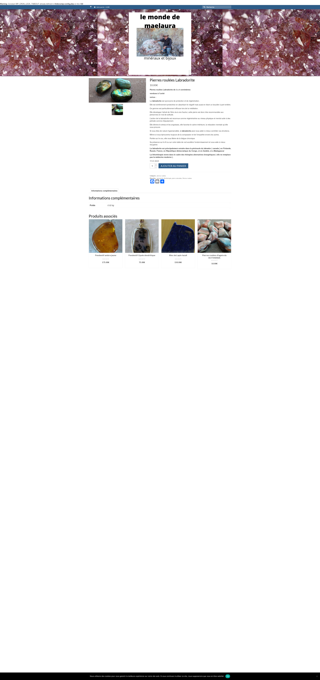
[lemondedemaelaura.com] (160, 43)
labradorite (160, 178)
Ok (228, 676)
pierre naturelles (177, 178)
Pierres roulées (187, 178)
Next (229, 559)
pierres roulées (161, 176)
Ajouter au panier (173, 165)
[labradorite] (117, 90)
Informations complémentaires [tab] (104, 190)
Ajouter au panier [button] (106, 266)
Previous (91, 559)
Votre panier (103, 7)
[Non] (317, 676)
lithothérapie (167, 178)
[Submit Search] (204, 7)
